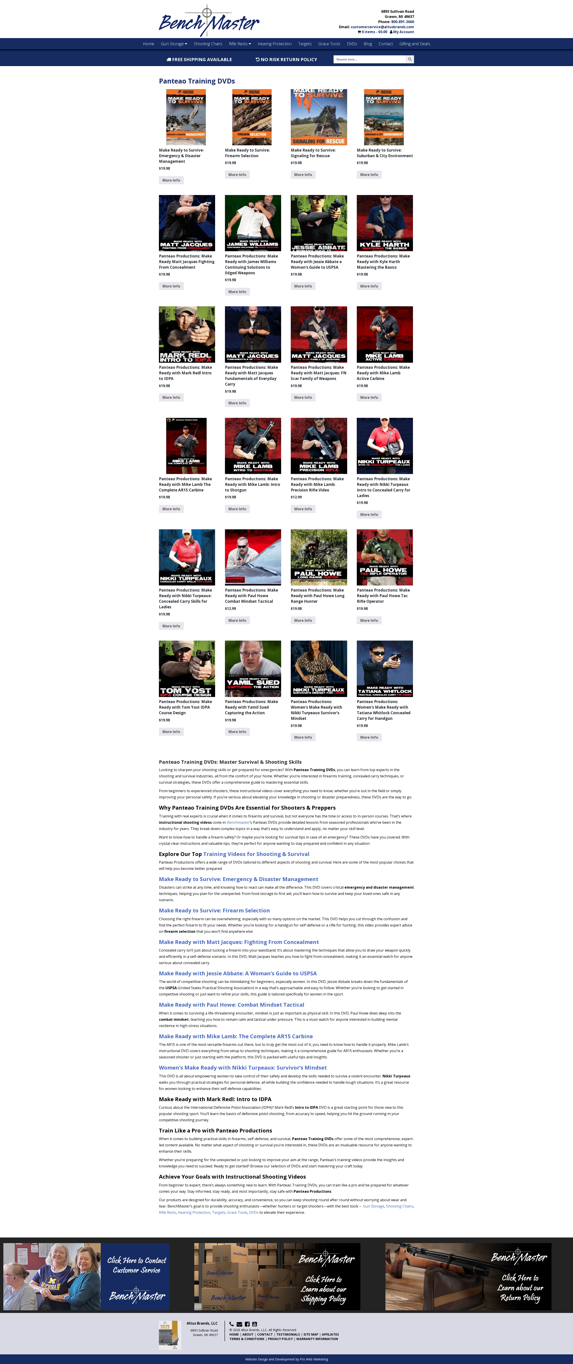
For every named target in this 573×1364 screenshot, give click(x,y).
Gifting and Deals (415, 43)
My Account (403, 31)
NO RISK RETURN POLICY (288, 59)
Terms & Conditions (246, 1339)
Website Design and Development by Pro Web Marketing (286, 1359)
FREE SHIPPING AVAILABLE (201, 59)
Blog (368, 43)
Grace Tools (329, 43)
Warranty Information (317, 1339)
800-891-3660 (402, 21)
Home (148, 43)
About (248, 1334)
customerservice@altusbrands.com (382, 26)
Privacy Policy (280, 1339)
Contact (386, 43)
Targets (305, 43)
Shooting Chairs (208, 43)
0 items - (374, 31)
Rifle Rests (239, 43)
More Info (171, 180)
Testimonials (288, 1334)
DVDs (352, 43)
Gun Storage (173, 43)
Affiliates (330, 1334)
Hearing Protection (275, 43)
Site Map (311, 1334)
